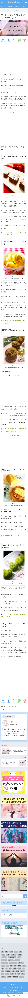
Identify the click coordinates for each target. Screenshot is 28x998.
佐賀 (15, 965)
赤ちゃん (21, 976)
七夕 (7, 965)
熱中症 (7, 973)
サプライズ (4, 960)
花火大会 (9, 976)
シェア (19, 996)
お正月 (16, 951)
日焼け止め (8, 971)
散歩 (23, 968)
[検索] (25, 896)
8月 (2, 951)
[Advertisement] (14, 58)
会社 (11, 965)
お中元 (6, 951)
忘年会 (19, 968)
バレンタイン (12, 706)
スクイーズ (10, 960)
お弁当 (11, 951)
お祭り (3, 954)
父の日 (11, 973)
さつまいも (13, 954)
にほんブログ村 (14, 930)
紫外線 (23, 973)
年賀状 (14, 968)
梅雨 (13, 971)
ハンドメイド (17, 6)
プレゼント (21, 962)
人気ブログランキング (14, 936)
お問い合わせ (12, 987)
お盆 (20, 951)
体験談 (19, 965)
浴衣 (3, 973)
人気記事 (8, 996)
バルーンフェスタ (13, 962)
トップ (25, 996)
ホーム (6, 987)
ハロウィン (17, 960)
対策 (6, 968)
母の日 (17, 971)
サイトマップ (20, 987)
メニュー (2, 996)
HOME (14, 984)
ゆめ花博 (20, 954)
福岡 (19, 973)
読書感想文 (15, 976)
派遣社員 (10, 6)
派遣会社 (22, 971)
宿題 (3, 968)
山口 (10, 968)
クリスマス (4, 957)
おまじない (3, 6)
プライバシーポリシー (14, 990)
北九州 (24, 965)
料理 (3, 971)
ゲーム (19, 957)
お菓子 (7, 954)
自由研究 (3, 976)
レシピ (8, 709)
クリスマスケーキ (12, 957)
